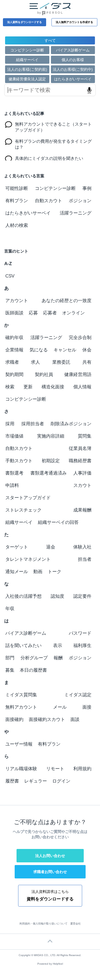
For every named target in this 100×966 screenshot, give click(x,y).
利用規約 (82, 768)
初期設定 (51, 460)
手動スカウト (19, 460)
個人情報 (82, 386)
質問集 (84, 436)
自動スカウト (48, 200)
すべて (50, 40)
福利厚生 (82, 645)
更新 (28, 386)
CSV (9, 276)
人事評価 (82, 473)
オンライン (73, 312)
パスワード (80, 633)
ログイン (61, 781)
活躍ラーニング (75, 213)
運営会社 (75, 923)
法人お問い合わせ (50, 856)
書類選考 (14, 473)
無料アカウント (21, 707)
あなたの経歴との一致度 (66, 300)
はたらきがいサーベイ (72, 79)
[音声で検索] (89, 90)
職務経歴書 (80, 460)
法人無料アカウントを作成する (74, 22)
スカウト (82, 485)
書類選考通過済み (48, 473)
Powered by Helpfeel (50, 963)
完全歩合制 (80, 337)
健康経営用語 (77, 374)
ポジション (80, 200)
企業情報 (14, 349)
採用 (9, 423)
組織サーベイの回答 (58, 522)
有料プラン (16, 200)
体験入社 (82, 547)
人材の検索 (16, 225)
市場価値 (14, 436)
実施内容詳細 (50, 436)
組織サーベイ (27, 60)
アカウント (16, 300)
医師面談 (14, 312)
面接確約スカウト (47, 719)
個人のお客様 (73, 60)
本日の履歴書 (33, 670)
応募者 (50, 312)
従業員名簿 (80, 448)
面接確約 (14, 719)
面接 (86, 707)
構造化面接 (53, 386)
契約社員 (44, 374)
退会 (50, 547)
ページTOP (50, 942)
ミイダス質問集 (21, 694)
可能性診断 (16, 188)
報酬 (58, 657)
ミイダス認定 (77, 694)
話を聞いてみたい (23, 645)
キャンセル (65, 349)
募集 (9, 670)
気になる (39, 349)
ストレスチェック (23, 510)
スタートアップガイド (28, 497)
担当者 (84, 559)
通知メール (16, 571)
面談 (74, 719)
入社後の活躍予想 (23, 596)
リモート (55, 768)
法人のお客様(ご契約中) (73, 69)
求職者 (12, 362)
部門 (9, 657)
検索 (9, 386)
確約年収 (14, 337)
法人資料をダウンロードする (24, 22)
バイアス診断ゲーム (73, 50)
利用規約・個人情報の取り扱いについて (43, 923)
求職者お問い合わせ (50, 872)
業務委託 (61, 362)
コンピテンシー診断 (27, 50)
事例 (86, 188)
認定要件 (82, 596)
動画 (37, 571)
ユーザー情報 (19, 744)
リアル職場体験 (21, 768)
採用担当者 (32, 423)
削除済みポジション (71, 423)
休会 (86, 349)
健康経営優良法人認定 (27, 79)
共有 (86, 362)
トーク (54, 571)
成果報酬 (82, 510)
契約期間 (14, 374)
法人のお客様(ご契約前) (27, 69)
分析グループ (34, 657)
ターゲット (16, 547)
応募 (33, 312)
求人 (35, 362)
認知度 (57, 596)
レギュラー (35, 781)
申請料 (12, 485)
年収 (9, 608)
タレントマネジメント (28, 559)
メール (60, 707)
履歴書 (12, 781)
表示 (57, 645)
